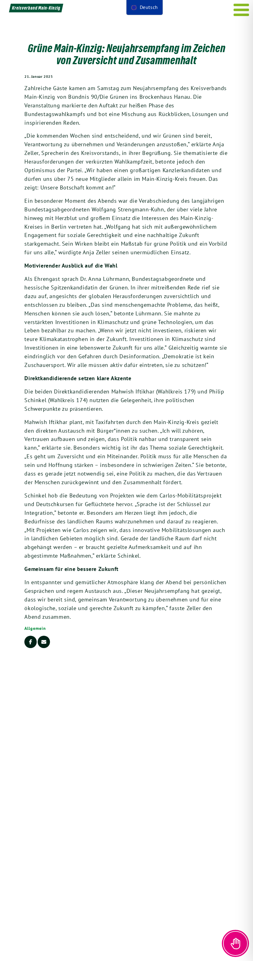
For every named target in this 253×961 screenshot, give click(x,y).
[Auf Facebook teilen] (30, 642)
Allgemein (35, 628)
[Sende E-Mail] (44, 642)
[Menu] (241, 10)
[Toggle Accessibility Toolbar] (235, 943)
